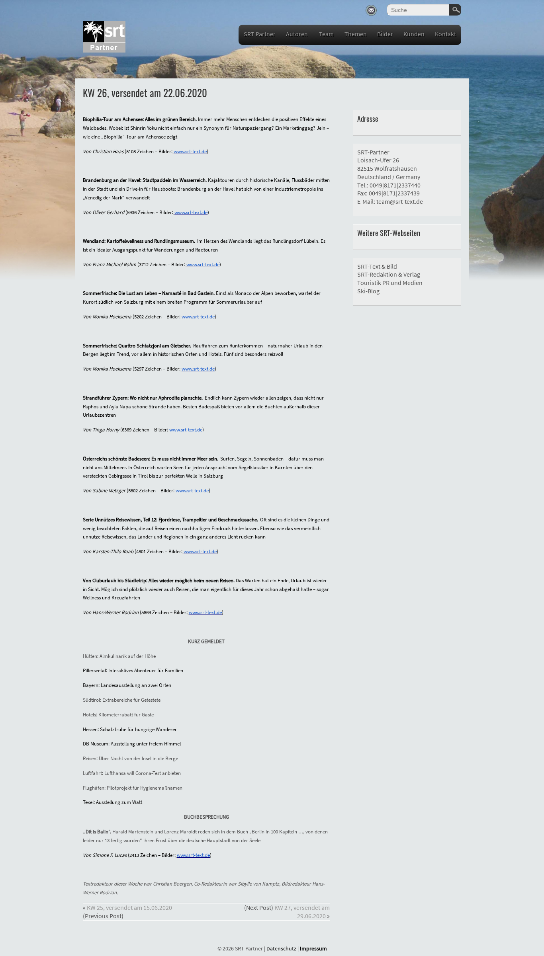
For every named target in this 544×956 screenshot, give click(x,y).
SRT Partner (260, 34)
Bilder (385, 34)
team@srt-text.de (399, 201)
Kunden (414, 34)
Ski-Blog (368, 291)
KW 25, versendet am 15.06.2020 (129, 907)
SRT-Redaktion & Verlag (388, 274)
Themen (355, 34)
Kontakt (445, 34)
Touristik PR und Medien (390, 283)
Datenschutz (281, 948)
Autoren (297, 34)
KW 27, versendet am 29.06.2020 (302, 911)
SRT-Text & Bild (377, 266)
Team (326, 34)
